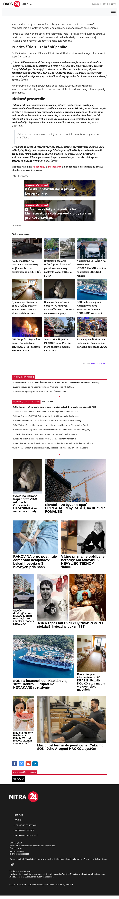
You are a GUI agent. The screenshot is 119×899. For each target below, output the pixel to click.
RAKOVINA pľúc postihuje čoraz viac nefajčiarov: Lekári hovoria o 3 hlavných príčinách (52, 425)
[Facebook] (15, 764)
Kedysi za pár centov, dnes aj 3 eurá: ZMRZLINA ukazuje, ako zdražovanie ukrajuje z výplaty (54, 443)
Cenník (17, 820)
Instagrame (54, 166)
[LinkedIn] (35, 764)
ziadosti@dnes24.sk (98, 859)
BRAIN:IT (69, 884)
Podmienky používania (25, 825)
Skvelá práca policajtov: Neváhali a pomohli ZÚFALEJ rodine (40, 391)
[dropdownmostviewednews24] (59, 455)
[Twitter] (21, 764)
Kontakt (18, 815)
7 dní (42, 401)
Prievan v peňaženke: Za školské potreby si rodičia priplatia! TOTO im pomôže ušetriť (51, 447)
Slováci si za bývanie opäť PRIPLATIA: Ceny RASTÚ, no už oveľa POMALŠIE (46, 434)
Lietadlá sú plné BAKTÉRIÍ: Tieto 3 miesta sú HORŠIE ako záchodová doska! (47, 416)
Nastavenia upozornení (26, 835)
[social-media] (11, 865)
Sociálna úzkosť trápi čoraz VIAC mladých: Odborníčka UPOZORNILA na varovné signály (52, 429)
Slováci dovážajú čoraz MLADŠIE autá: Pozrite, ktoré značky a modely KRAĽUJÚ (48, 420)
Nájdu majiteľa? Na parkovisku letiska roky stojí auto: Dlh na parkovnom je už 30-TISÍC (55, 407)
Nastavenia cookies (24, 830)
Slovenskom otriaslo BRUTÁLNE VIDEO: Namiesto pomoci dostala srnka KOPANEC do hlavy (57, 382)
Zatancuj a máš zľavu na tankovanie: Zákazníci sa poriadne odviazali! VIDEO (47, 411)
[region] (30, 4)
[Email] (28, 764)
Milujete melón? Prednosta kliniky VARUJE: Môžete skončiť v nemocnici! (45, 438)
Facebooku (39, 166)
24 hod (50, 401)
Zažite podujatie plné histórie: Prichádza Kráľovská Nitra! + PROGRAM (44, 387)
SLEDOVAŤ (18, 779)
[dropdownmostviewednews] (59, 397)
